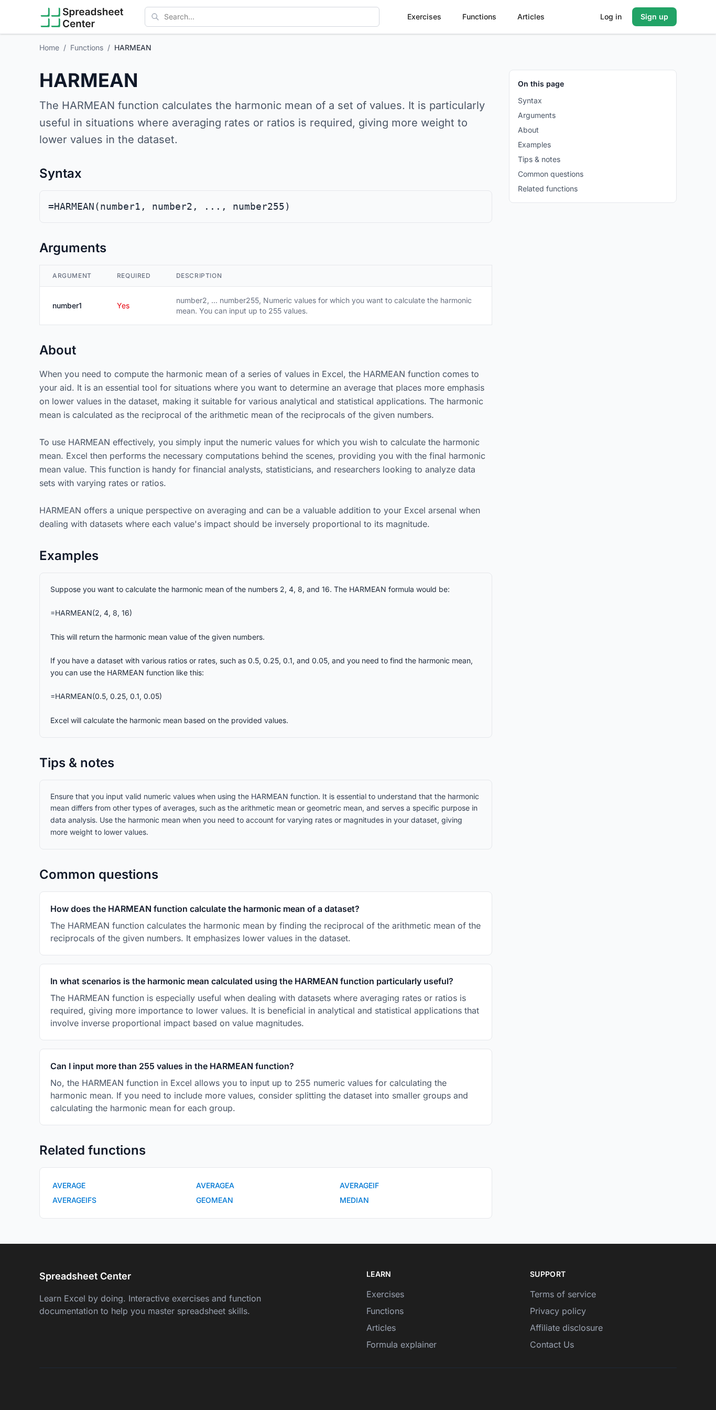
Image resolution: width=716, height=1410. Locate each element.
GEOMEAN (214, 1200)
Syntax (530, 100)
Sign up (654, 16)
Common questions (550, 173)
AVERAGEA (215, 1185)
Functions (479, 16)
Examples (534, 144)
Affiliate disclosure (566, 1327)
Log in (611, 16)
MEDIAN (354, 1200)
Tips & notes (539, 159)
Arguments (537, 115)
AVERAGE (68, 1185)
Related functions (548, 188)
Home (49, 47)
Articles (531, 16)
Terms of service (563, 1294)
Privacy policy (558, 1311)
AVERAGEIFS (74, 1200)
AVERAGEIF (359, 1185)
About (528, 129)
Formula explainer (401, 1344)
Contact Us (552, 1344)
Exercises (424, 16)
